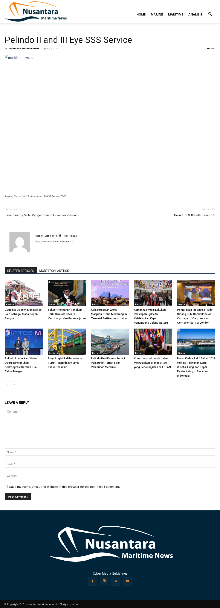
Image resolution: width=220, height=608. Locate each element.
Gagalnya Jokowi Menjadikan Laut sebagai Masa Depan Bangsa (23, 314)
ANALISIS (195, 14)
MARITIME (175, 14)
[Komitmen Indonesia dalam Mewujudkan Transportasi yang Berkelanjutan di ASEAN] (153, 342)
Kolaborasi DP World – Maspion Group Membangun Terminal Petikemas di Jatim (109, 314)
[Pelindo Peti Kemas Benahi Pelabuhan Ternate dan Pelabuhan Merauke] (110, 342)
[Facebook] (92, 581)
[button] (210, 15)
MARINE (157, 14)
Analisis (10, 304)
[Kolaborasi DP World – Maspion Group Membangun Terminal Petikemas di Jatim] (110, 293)
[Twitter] (116, 581)
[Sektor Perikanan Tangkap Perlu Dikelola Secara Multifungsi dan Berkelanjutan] (67, 293)
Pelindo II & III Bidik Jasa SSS (194, 215)
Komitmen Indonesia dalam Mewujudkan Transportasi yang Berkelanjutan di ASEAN (152, 363)
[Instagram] (104, 581)
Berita (52, 304)
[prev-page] (7, 384)
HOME (141, 14)
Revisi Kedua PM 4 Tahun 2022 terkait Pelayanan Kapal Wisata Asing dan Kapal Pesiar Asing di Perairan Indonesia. (196, 367)
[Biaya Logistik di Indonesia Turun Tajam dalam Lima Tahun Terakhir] (67, 342)
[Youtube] (127, 581)
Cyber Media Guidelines (110, 573)
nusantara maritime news (24, 48)
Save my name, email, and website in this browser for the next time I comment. (64, 486)
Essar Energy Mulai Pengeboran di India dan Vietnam (42, 215)
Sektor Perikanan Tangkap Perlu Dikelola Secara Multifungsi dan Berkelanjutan (67, 314)
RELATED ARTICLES (20, 271)
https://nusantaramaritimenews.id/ (54, 241)
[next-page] (14, 384)
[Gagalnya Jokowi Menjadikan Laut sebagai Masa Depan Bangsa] (24, 293)
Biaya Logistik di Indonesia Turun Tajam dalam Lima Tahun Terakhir (65, 363)
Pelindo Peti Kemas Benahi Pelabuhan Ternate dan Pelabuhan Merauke (108, 363)
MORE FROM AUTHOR (54, 271)
